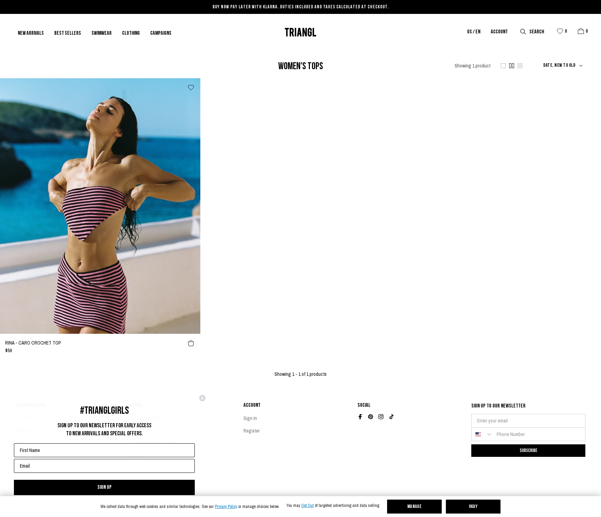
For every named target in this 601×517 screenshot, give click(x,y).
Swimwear (101, 33)
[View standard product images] (511, 65)
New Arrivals (31, 33)
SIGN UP (104, 487)
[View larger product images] (503, 65)
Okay (473, 506)
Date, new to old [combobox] (559, 65)
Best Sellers (67, 33)
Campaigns (160, 33)
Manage (414, 506)
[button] (580, 30)
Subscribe (528, 450)
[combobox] (482, 434)
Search (536, 32)
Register (251, 431)
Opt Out (307, 505)
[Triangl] (300, 32)
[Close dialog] (202, 398)
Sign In (250, 418)
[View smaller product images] (520, 65)
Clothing (131, 33)
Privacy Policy (226, 506)
